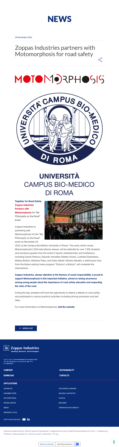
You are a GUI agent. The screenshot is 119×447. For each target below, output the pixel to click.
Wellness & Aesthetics (67, 393)
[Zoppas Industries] (19, 5)
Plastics (62, 398)
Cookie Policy (47, 434)
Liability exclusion (34, 434)
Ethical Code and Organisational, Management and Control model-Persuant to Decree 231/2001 (60, 431)
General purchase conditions (14, 431)
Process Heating (10, 403)
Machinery (63, 403)
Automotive (8, 389)
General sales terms (19, 434)
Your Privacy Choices (64, 444)
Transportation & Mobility (69, 408)
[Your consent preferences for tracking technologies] (114, 442)
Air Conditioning (10, 398)
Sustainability (66, 370)
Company (8, 370)
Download (9, 375)
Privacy (56, 434)
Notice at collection (47, 444)
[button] (26, 328)
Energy (6, 408)
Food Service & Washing (67, 389)
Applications (10, 383)
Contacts (64, 375)
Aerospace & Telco (10, 412)
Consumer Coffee (10, 393)
